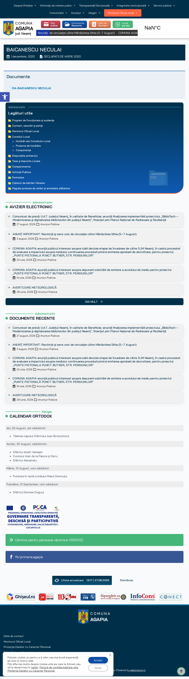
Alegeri (92, 13)
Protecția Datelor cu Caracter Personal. (31, 670)
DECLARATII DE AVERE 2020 (62, 56)
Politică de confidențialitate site (58, 667)
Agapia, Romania (163, 24)
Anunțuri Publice (49, 224)
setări (34, 667)
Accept (98, 660)
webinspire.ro (137, 670)
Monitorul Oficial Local (17, 641)
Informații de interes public (56, 5)
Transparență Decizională (94, 5)
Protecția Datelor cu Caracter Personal (27, 647)
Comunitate (57, 13)
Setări (98, 668)
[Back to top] (181, 671)
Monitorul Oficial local (121, 13)
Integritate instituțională (131, 5)
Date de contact (14, 636)
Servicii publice (162, 5)
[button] (5, 97)
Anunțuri (76, 13)
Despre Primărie (23, 5)
